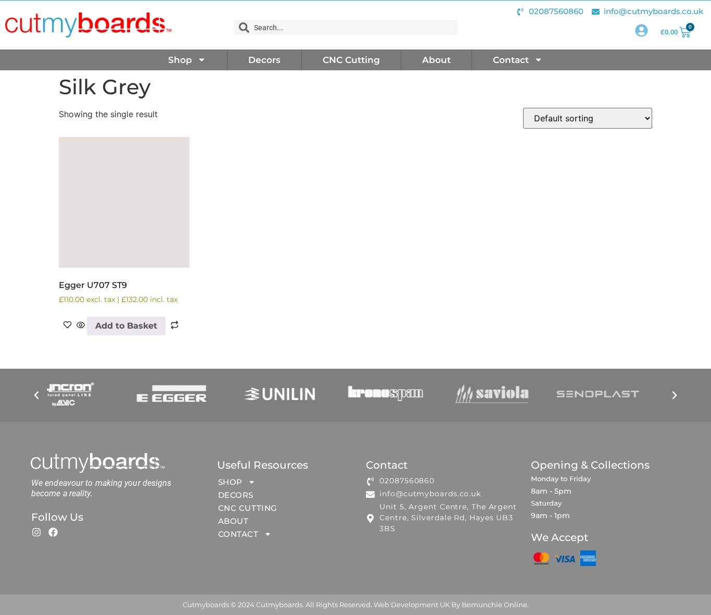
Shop (180, 60)
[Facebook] (53, 532)
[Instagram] (36, 532)
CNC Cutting (351, 60)
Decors (264, 60)
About (436, 60)
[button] (36, 395)
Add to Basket (126, 326)
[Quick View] (80, 326)
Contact (511, 60)
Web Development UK (412, 604)
